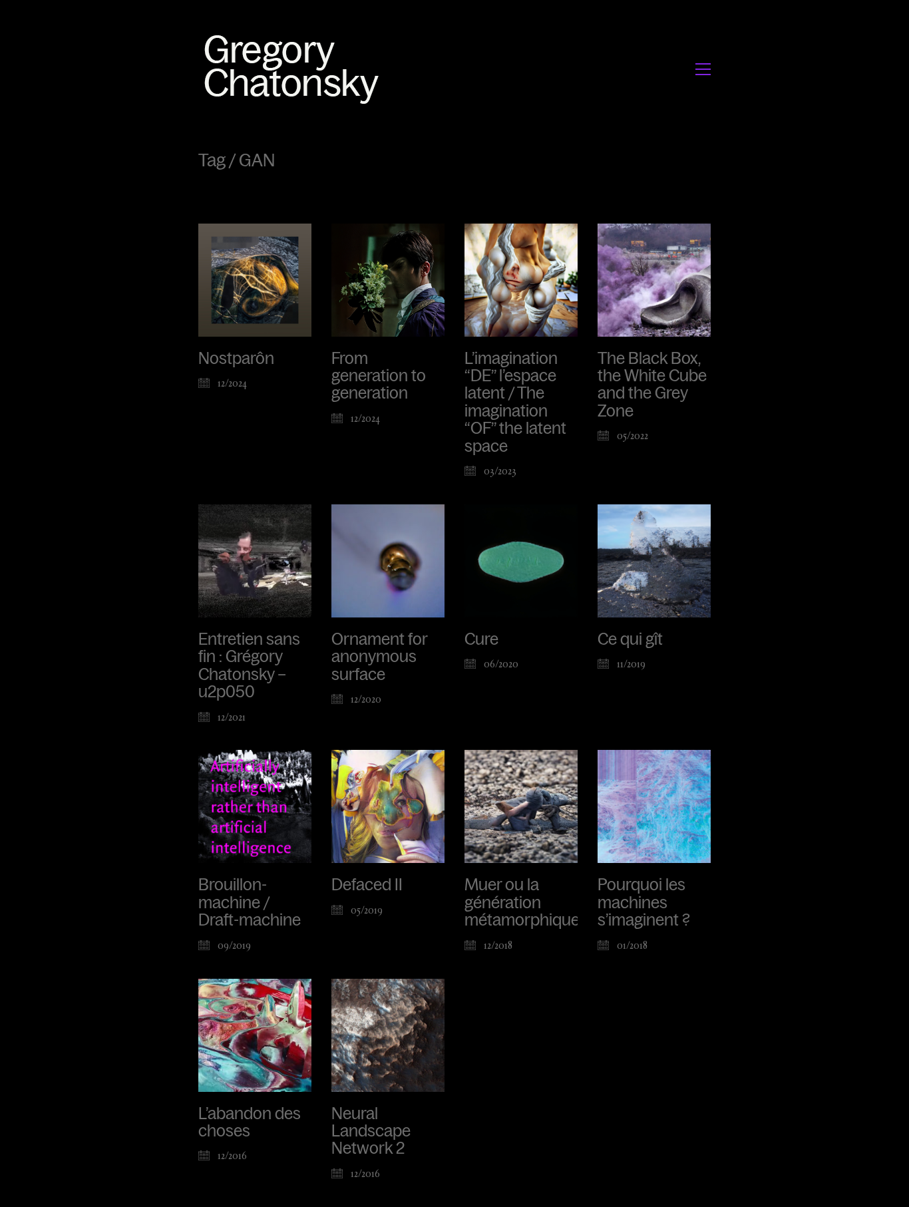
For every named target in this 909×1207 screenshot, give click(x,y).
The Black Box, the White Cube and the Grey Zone (652, 385)
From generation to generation (378, 376)
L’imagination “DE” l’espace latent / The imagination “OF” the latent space (515, 402)
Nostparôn (236, 358)
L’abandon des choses (249, 1122)
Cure (481, 639)
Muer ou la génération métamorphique (522, 902)
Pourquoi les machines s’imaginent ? (644, 902)
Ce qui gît (630, 639)
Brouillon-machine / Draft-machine (249, 902)
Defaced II (367, 885)
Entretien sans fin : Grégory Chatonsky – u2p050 (249, 666)
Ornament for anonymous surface (379, 657)
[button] (703, 69)
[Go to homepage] (295, 68)
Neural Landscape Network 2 (371, 1131)
